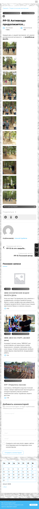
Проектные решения (28, 13)
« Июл (5, 487)
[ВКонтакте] (5, 217)
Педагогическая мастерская (12, 13)
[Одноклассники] (11, 217)
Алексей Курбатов (21, 238)
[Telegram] (16, 217)
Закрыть (33, 505)
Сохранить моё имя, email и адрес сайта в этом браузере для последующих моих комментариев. (20, 445)
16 (32, 472)
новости (7, 289)
